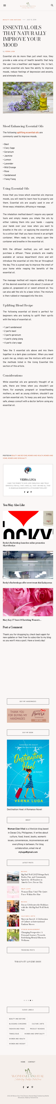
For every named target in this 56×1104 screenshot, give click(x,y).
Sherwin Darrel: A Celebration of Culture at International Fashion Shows (34, 922)
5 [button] (32, 1000)
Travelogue (14, 1034)
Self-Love (26, 888)
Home (23, 1062)
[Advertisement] (28, 430)
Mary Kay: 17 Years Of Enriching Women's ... (22, 619)
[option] (28, 961)
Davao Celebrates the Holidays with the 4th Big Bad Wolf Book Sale (35, 907)
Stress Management (30, 929)
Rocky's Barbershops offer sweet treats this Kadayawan (27, 582)
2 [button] (26, 1000)
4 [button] (30, 1000)
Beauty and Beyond (12, 19)
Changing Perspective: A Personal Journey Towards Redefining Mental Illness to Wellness (33, 936)
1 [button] (24, 1000)
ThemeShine (34, 1098)
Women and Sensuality (17, 458)
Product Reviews (37, 1029)
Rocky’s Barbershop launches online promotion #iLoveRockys (24, 544)
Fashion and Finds (17, 1029)
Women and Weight (17, 1044)
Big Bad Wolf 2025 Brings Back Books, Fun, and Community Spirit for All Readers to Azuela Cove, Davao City (35, 878)
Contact (31, 1062)
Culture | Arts (28, 916)
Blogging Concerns (17, 1024)
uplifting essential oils (28, 132)
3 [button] (28, 1000)
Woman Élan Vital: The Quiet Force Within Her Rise (34, 893)
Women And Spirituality (34, 1034)
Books (24, 871)
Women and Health (35, 456)
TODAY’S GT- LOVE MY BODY (28, 961)
